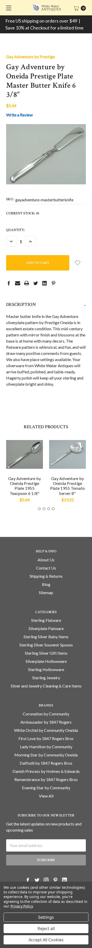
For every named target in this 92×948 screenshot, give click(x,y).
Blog (46, 584)
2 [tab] (44, 508)
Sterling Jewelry (46, 677)
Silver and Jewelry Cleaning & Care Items (46, 685)
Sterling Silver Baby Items (46, 636)
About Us (46, 559)
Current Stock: (22, 213)
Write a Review (19, 114)
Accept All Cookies (46, 940)
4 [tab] (53, 508)
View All (46, 795)
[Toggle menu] (7, 7)
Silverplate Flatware (46, 628)
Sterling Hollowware (46, 669)
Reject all (46, 928)
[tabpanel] (24, 471)
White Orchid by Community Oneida (46, 730)
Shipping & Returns (46, 576)
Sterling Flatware (46, 620)
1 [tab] (39, 508)
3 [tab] (48, 508)
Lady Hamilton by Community (46, 746)
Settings (46, 917)
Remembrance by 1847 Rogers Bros (46, 779)
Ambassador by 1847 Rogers (46, 722)
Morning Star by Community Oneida (46, 754)
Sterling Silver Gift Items (46, 653)
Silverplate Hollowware (46, 661)
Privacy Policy (21, 906)
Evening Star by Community (46, 787)
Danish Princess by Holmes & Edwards (46, 771)
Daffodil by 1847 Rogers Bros (46, 763)
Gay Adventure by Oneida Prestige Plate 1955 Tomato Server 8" (67, 486)
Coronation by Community (46, 713)
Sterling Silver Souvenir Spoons (46, 644)
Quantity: (15, 230)
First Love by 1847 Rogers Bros (46, 738)
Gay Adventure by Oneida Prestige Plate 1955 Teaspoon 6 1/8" (24, 486)
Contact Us (46, 567)
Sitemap (46, 592)
